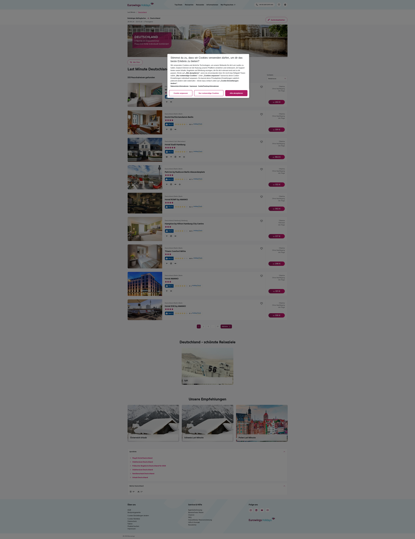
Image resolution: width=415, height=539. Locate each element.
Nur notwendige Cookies (209, 93)
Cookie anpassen (181, 93)
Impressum (193, 86)
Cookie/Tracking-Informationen (208, 86)
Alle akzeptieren (236, 93)
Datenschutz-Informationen (180, 86)
